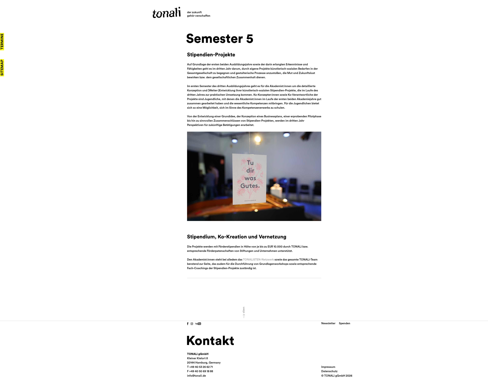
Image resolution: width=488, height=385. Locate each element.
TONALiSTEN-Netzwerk (258, 259)
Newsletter (328, 323)
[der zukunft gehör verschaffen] (166, 12)
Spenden (344, 323)
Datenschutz (329, 371)
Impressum (328, 367)
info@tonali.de (196, 375)
